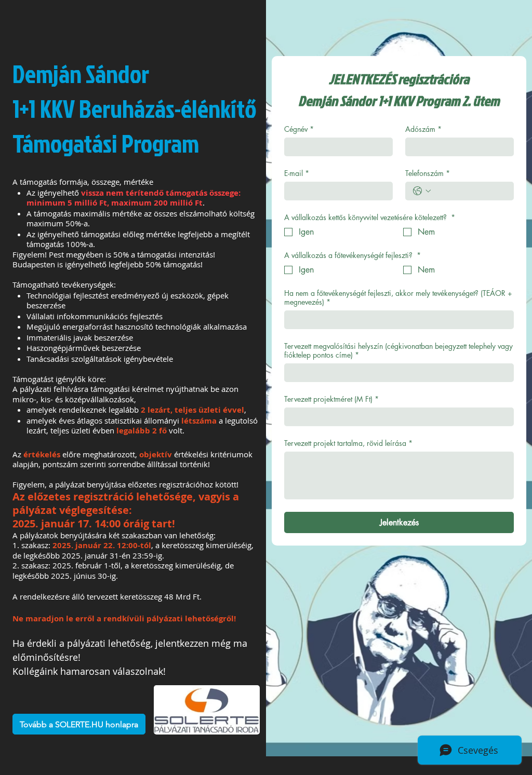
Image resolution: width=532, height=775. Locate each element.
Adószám (423, 129)
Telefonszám (427, 173)
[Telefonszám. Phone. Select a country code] (421, 191)
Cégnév (299, 129)
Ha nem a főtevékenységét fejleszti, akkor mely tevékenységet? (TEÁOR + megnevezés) (398, 297)
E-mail (296, 173)
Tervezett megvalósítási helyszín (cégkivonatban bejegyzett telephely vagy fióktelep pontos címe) (398, 350)
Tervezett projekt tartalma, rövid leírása (348, 443)
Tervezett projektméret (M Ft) (331, 399)
